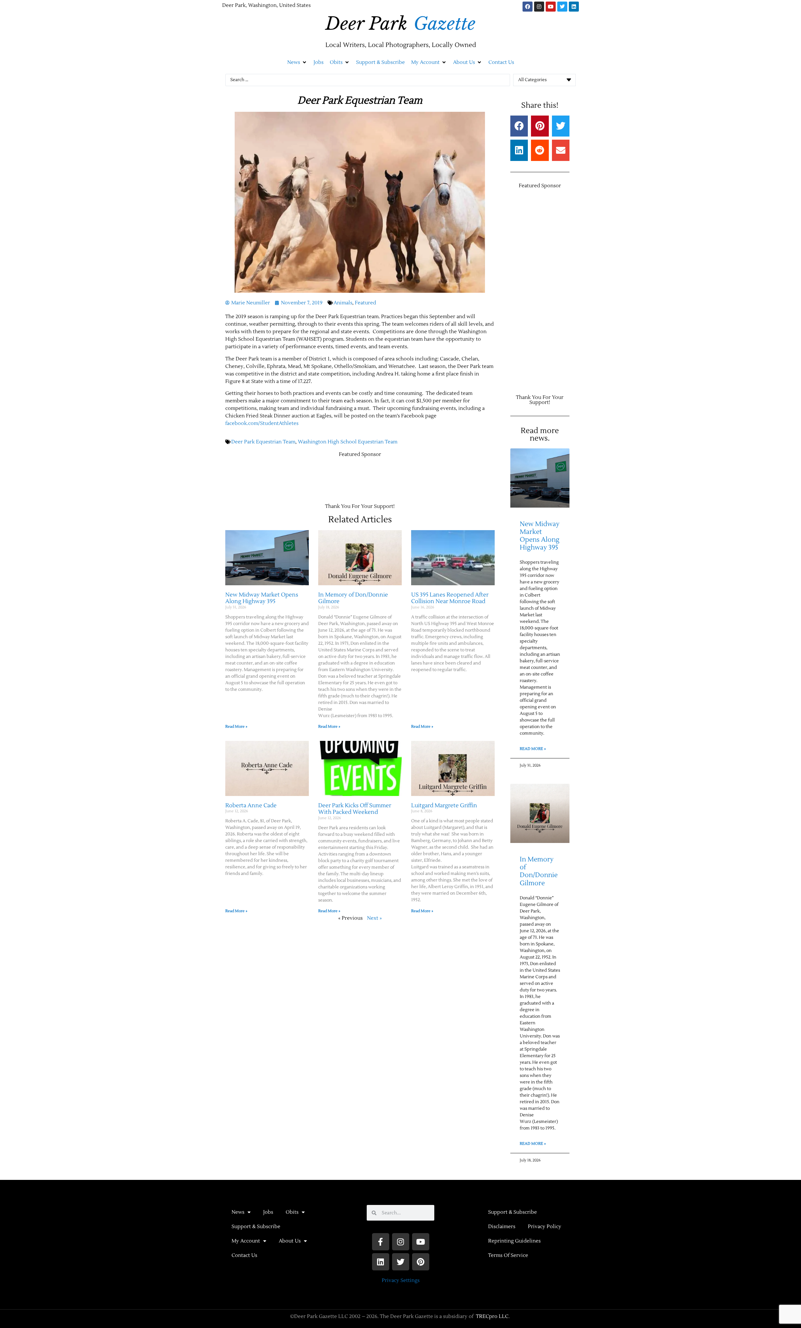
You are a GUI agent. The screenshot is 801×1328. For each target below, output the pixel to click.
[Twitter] (562, 7)
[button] (297, 62)
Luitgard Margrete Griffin (444, 805)
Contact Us (244, 1255)
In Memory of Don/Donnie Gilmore (353, 598)
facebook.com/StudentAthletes (261, 423)
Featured (365, 303)
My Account (246, 1241)
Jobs (268, 1212)
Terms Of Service (508, 1255)
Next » (374, 918)
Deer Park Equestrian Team (263, 442)
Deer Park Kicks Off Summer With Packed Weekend (354, 809)
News (238, 1212)
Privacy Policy (544, 1226)
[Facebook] (528, 7)
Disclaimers (501, 1226)
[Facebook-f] (380, 1241)
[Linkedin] (574, 7)
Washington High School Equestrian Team (347, 442)
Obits (292, 1212)
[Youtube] (551, 7)
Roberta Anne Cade (251, 805)
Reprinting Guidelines (514, 1241)
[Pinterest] (420, 1261)
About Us (290, 1241)
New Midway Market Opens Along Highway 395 (261, 598)
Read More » (236, 726)
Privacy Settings (401, 1280)
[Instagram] (539, 7)
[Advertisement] (339, 477)
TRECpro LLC (492, 1316)
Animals (343, 303)
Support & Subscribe (256, 1226)
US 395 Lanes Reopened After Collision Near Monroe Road (449, 598)
